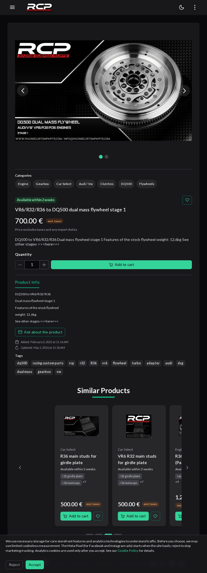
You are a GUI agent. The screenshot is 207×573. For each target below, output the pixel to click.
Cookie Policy (128, 551)
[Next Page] (187, 467)
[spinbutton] (32, 264)
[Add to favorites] (187, 200)
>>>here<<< (49, 321)
